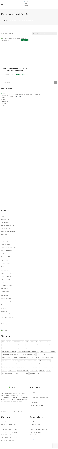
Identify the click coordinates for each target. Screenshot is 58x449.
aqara (8, 341)
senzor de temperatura (35, 367)
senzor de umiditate (49, 367)
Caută (55, 82)
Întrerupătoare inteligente (8, 231)
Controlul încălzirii (6, 276)
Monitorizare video (6, 298)
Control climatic (5, 263)
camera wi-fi (33, 341)
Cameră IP (17, 348)
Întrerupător (4, 234)
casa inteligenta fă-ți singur (48, 351)
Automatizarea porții (6, 219)
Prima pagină (4, 20)
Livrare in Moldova (35, 424)
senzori (4, 370)
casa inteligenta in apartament (10, 354)
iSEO (20, 411)
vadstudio (15, 411)
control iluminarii (41, 354)
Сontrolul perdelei (6, 324)
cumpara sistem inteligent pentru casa (23, 357)
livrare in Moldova (21, 364)
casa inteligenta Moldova (28, 354)
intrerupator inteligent (8, 364)
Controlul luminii (5, 279)
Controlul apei (5, 270)
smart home (34, 370)
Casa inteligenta (5, 222)
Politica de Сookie (36, 395)
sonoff (48, 370)
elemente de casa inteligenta (28, 360)
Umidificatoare (5, 291)
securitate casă (40, 364)
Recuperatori (4, 288)
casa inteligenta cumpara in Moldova (28, 351)
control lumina (6, 357)
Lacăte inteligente (6, 237)
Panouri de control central (8, 314)
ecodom (15, 360)
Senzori (3, 253)
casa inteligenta (38, 348)
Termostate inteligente (7, 256)
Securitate (4, 308)
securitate (31, 364)
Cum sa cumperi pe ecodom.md (38, 429)
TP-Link (18, 373)
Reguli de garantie (35, 427)
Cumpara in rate (34, 435)
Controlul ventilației (6, 282)
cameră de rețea (19, 345)
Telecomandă (4, 311)
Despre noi (34, 392)
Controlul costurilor (6, 273)
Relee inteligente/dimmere (8, 247)
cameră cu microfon (45, 341)
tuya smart (25, 373)
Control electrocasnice (7, 267)
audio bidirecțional (18, 341)
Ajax (3, 341)
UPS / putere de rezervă (7, 317)
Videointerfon (4, 320)
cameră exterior (46, 345)
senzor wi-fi (12, 370)
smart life (41, 370)
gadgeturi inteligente (44, 360)
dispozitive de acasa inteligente (44, 357)
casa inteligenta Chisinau (9, 351)
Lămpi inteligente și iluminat (8, 241)
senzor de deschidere (8, 367)
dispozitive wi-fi (6, 360)
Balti (27, 341)
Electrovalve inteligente (7, 225)
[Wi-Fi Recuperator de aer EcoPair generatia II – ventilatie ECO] (14, 51)
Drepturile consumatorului (37, 432)
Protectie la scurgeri (6, 305)
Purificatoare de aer (6, 285)
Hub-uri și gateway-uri (7, 228)
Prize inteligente (5, 244)
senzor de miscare (21, 367)
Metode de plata (34, 421)
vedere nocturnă (34, 373)
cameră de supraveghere (33, 345)
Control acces (5, 260)
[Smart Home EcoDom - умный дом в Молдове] (27, 3)
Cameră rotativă (27, 348)
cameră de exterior (7, 345)
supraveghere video (7, 373)
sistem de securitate (22, 370)
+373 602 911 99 (36, 405)
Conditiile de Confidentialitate (40, 397)
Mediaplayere (4, 295)
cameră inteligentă (7, 348)
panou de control (6, 301)
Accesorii (3, 216)
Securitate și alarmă (6, 250)
